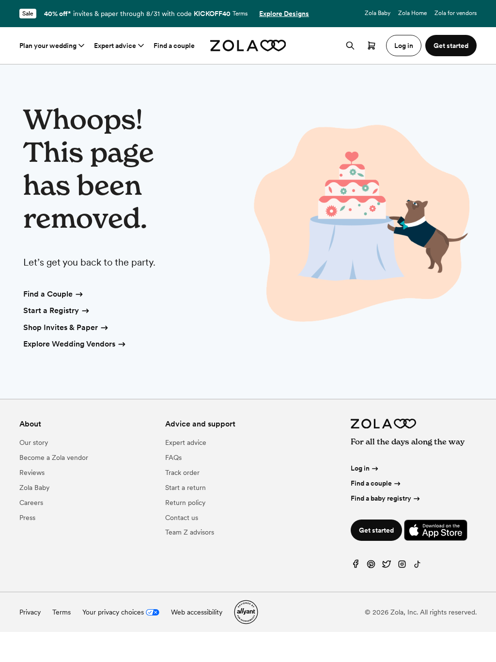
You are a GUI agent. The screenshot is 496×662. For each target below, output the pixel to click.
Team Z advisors (189, 532)
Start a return (185, 487)
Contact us (181, 517)
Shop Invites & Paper (60, 327)
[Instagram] (402, 566)
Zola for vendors (455, 13)
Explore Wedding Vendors (69, 343)
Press (27, 517)
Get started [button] (451, 45)
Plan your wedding (48, 45)
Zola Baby (377, 13)
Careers (31, 502)
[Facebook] (355, 566)
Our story (33, 442)
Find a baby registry (381, 498)
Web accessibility (196, 612)
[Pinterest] (371, 566)
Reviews (32, 472)
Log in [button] (403, 45)
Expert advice (115, 45)
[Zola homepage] (248, 45)
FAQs (173, 457)
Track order (182, 472)
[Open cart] (371, 45)
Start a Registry (51, 310)
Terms (240, 13)
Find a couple (174, 45)
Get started (376, 530)
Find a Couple (48, 294)
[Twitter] (386, 566)
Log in (360, 468)
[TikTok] (417, 566)
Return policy (185, 502)
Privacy (30, 612)
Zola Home (412, 13)
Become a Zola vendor (53, 457)
